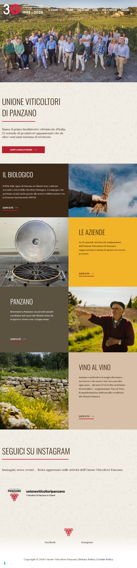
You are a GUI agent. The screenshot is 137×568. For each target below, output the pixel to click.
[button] (59, 10)
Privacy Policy (87, 559)
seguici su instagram (36, 451)
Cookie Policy (105, 559)
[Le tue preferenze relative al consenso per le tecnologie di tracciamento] (4, 563)
